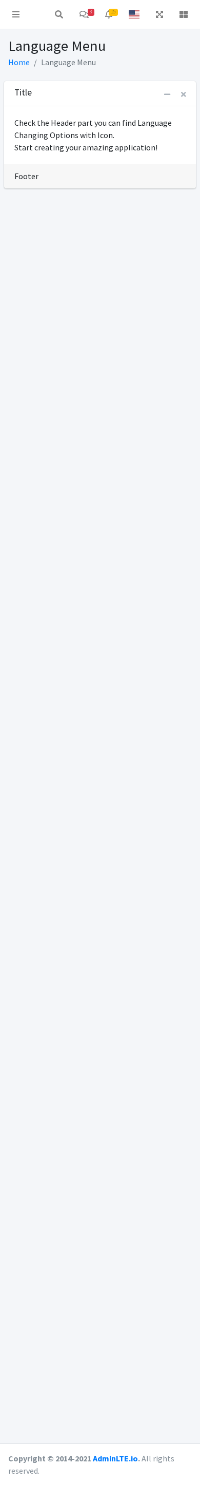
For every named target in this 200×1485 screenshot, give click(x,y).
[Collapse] (167, 95)
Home (19, 62)
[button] (16, 14)
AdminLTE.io (115, 1458)
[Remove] (183, 95)
